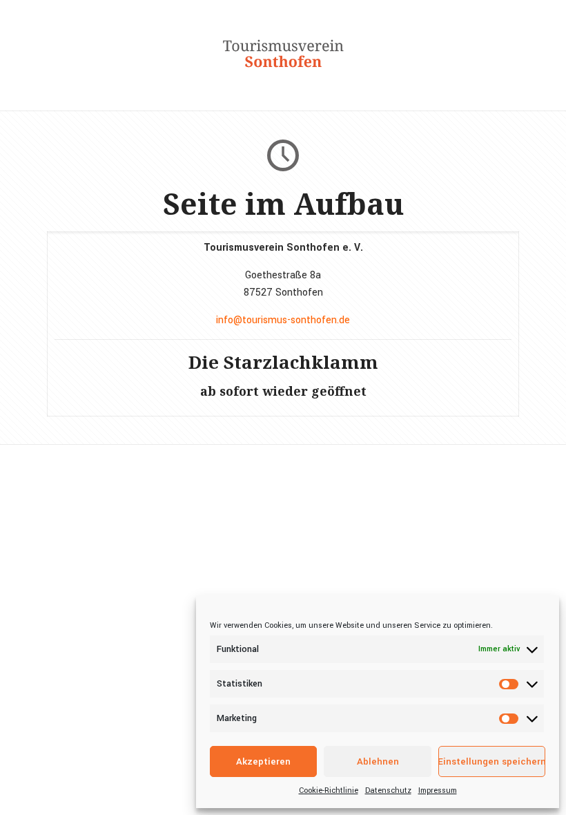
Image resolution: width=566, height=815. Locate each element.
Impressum (437, 790)
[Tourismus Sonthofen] (283, 76)
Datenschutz (388, 790)
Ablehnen (378, 761)
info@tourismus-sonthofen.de (283, 320)
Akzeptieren (263, 761)
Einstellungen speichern (491, 761)
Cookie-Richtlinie (328, 790)
